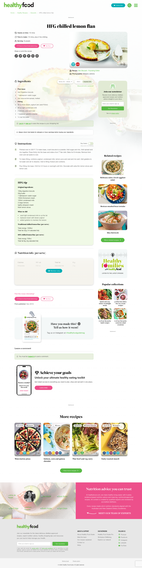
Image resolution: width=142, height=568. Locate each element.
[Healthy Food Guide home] (27, 526)
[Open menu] (136, 5)
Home (12, 13)
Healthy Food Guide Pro (105, 534)
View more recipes (70, 471)
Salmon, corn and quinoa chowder (54, 460)
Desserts (33, 13)
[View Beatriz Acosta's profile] (46, 508)
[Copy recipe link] (16, 56)
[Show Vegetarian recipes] (28, 453)
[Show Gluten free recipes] (17, 453)
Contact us (80, 542)
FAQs (79, 545)
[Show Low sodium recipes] (78, 453)
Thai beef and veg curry (82, 459)
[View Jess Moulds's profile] (46, 496)
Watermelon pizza (22, 459)
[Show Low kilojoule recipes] (24, 453)
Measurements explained (85, 86)
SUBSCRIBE (44, 388)
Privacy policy (76, 561)
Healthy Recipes (22, 13)
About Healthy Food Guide (86, 534)
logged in (31, 356)
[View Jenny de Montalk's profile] (13, 496)
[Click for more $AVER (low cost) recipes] (78, 64)
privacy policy (115, 113)
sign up (28, 123)
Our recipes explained (84, 540)
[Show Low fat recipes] (21, 453)
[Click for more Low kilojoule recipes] (73, 64)
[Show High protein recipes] (60, 453)
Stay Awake (84, 143)
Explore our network (104, 540)
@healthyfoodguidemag (75, 333)
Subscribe (119, 5)
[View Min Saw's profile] (30, 496)
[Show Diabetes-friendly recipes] (46, 453)
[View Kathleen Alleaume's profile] (30, 508)
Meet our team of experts (114, 513)
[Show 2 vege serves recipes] (82, 453)
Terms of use (65, 561)
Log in (21, 123)
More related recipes (111, 240)
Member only (55, 271)
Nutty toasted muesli (110, 459)
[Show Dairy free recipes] (104, 453)
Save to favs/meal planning (28, 46)
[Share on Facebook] (28, 56)
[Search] (129, 5)
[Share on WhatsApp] (33, 56)
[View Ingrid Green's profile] (62, 508)
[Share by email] (20, 56)
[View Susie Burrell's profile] (62, 496)
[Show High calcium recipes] (53, 453)
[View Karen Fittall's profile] (13, 508)
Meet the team (82, 537)
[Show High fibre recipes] (56, 453)
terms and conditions (47, 548)
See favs (48, 46)
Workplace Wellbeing (104, 537)
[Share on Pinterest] (24, 56)
